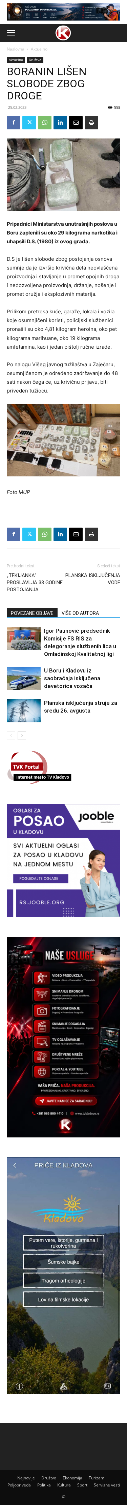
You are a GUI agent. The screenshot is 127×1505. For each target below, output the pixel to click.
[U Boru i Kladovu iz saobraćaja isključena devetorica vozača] (24, 678)
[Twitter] (29, 122)
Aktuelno (39, 49)
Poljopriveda (19, 1485)
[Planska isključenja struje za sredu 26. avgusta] (24, 710)
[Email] (76, 122)
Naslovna (15, 49)
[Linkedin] (60, 122)
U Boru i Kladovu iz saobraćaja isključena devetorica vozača (72, 678)
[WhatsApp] (44, 122)
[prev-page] (11, 735)
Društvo (35, 59)
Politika (44, 1485)
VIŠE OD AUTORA (80, 613)
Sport (82, 1485)
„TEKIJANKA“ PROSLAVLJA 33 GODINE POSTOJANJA (35, 582)
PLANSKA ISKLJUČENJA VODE (92, 579)
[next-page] (22, 735)
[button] (11, 33)
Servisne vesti (107, 1485)
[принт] (91, 122)
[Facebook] (13, 122)
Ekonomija (72, 1478)
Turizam (96, 1478)
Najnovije (26, 1478)
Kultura (64, 1485)
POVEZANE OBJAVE (32, 613)
